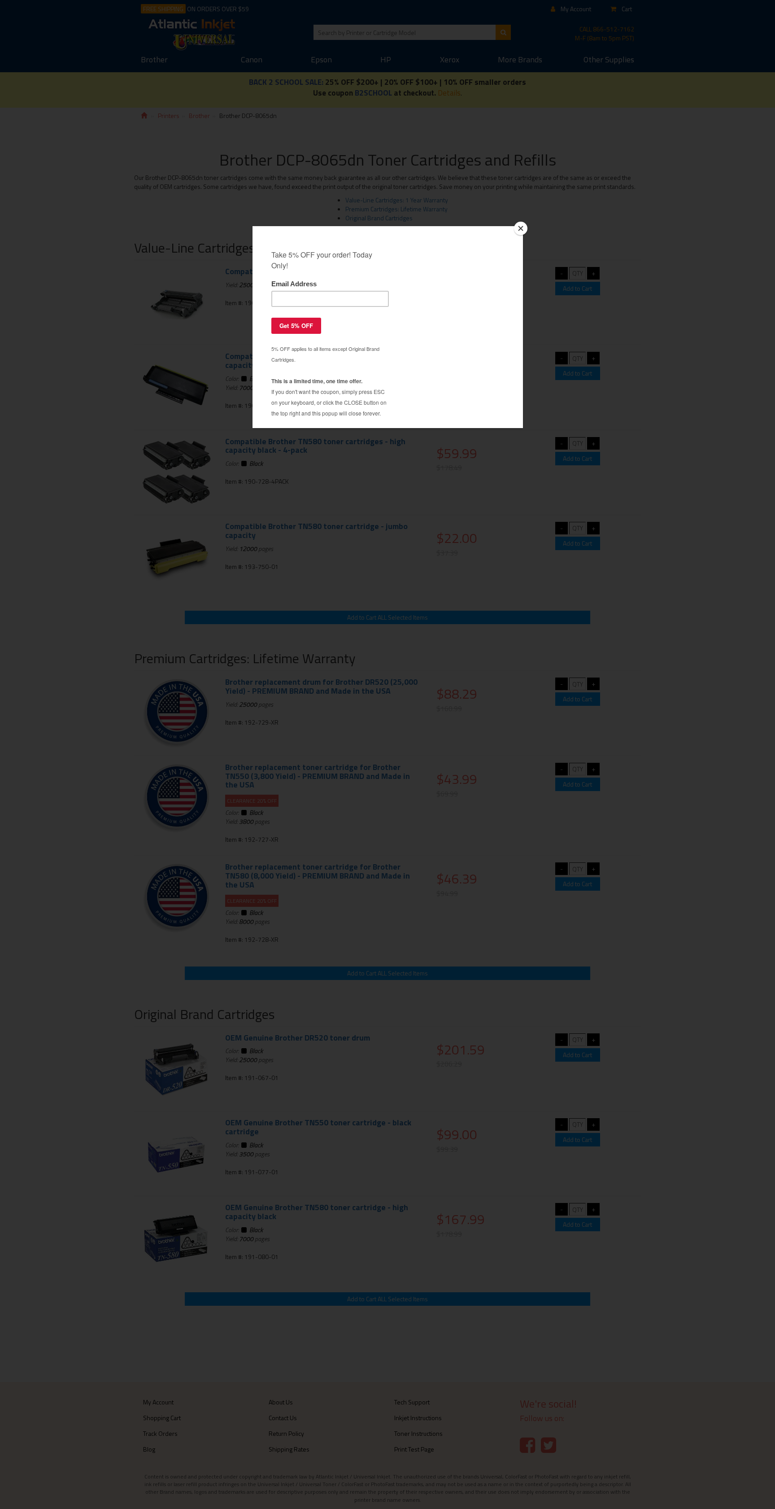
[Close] (520, 228)
